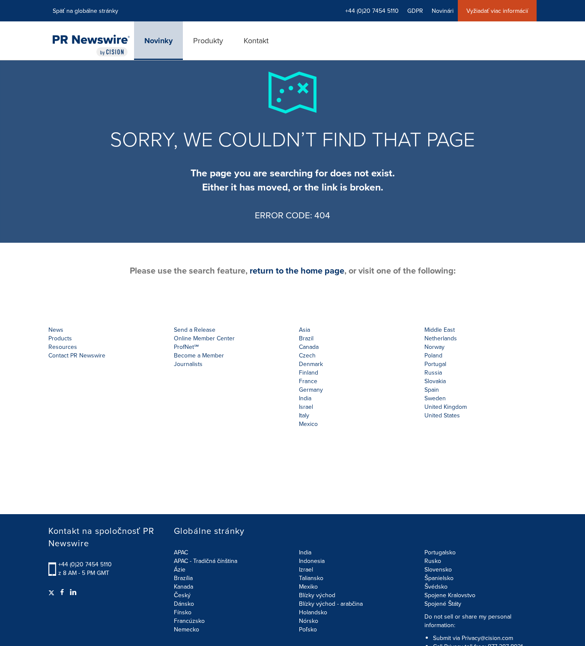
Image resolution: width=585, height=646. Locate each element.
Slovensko (438, 569)
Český (182, 595)
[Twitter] (52, 592)
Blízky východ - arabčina (331, 603)
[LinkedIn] (73, 592)
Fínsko (182, 612)
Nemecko (186, 629)
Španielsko (439, 578)
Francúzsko (189, 620)
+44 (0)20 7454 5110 (85, 564)
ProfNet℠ (186, 346)
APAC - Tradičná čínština (205, 561)
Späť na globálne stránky (85, 10)
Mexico (308, 424)
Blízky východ (317, 595)
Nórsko (308, 620)
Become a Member (199, 355)
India (305, 552)
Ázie (179, 569)
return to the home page (297, 270)
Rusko (432, 561)
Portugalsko (440, 552)
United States (442, 415)
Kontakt (256, 40)
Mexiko (308, 586)
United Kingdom (445, 406)
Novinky (158, 40)
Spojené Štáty (442, 603)
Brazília (183, 578)
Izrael (306, 569)
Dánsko (184, 603)
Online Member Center (204, 338)
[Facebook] (62, 592)
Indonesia (312, 561)
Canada (309, 346)
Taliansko (311, 578)
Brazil (306, 338)
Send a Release (194, 329)
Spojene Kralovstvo (449, 595)
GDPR (415, 10)
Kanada (183, 586)
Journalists (188, 364)
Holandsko (313, 612)
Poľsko (308, 629)
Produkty (208, 40)
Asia (304, 329)
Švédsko (436, 586)
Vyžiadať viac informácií (497, 10)
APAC (181, 552)
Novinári (443, 10)
